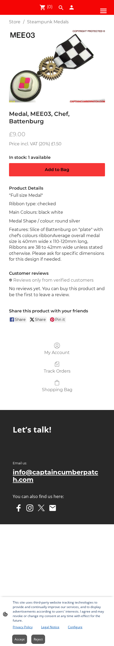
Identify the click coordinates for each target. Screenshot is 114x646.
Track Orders (57, 371)
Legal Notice (50, 627)
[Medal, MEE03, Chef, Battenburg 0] (57, 66)
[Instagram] (29, 508)
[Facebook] (18, 508)
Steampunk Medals (48, 21)
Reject (38, 639)
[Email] (52, 508)
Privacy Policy (23, 627)
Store (14, 21)
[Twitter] (41, 508)
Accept (20, 639)
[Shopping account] (71, 7)
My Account (57, 352)
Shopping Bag (57, 389)
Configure (75, 627)
